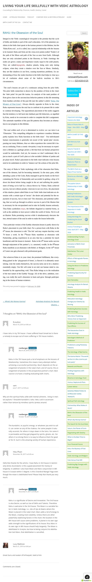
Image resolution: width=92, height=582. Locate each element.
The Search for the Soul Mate (78, 424)
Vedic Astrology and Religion (78, 456)
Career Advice (72, 386)
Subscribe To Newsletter (74, 92)
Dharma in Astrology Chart (77, 378)
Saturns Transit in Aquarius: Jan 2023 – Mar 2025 (75, 152)
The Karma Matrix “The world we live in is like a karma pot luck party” (78, 359)
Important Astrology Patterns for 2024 (75, 118)
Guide (69, 17)
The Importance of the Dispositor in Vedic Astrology (75, 209)
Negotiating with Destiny (76, 433)
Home (5, 17)
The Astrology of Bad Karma (77, 352)
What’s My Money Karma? (14, 301)
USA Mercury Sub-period (74, 143)
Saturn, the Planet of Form (77, 428)
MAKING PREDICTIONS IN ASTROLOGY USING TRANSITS (77, 394)
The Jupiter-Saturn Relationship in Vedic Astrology (75, 186)
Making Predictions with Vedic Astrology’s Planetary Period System (75, 197)
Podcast (30, 17)
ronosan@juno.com (78, 76)
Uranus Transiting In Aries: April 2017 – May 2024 (75, 229)
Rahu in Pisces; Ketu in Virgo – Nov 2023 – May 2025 (76, 127)
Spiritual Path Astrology (76, 401)
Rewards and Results (75, 366)
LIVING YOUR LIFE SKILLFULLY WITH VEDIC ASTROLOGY (45, 6)
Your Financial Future (75, 444)
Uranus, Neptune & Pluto (76, 382)
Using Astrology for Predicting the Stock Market (75, 219)
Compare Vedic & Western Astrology (50, 17)
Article (22, 286)
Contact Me (27, 22)
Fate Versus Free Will (75, 460)
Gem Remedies (73, 280)
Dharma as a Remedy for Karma (75, 177)
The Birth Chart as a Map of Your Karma (74, 170)
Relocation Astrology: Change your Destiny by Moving (76, 302)
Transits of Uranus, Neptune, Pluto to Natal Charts (74, 162)
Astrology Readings (17, 17)
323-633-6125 (81, 80)
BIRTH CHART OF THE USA (11, 22)
